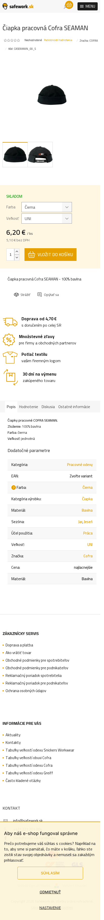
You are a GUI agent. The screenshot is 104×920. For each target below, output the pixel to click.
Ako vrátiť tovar (18, 653)
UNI (90, 544)
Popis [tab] (11, 406)
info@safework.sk (28, 820)
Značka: (89, 40)
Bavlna (87, 510)
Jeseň (88, 521)
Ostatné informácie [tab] (74, 406)
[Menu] (87, 6)
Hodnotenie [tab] (28, 406)
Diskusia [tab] (48, 406)
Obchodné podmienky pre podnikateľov (37, 668)
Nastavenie (50, 908)
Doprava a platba (19, 645)
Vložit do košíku (55, 254)
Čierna (88, 487)
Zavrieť (48, 290)
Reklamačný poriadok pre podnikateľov (37, 683)
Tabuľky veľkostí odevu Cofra (29, 765)
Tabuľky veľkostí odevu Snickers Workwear (40, 750)
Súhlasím (50, 873)
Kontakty (13, 743)
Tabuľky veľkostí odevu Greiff (29, 773)
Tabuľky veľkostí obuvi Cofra (28, 758)
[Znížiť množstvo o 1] (16, 257)
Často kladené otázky (23, 781)
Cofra (88, 556)
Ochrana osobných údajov (26, 691)
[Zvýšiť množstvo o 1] (16, 252)
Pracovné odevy (80, 464)
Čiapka (87, 499)
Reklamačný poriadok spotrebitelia (34, 676)
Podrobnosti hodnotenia (58, 40)
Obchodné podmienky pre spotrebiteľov (37, 660)
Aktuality (13, 735)
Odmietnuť (50, 892)
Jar (80, 521)
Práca (88, 533)
